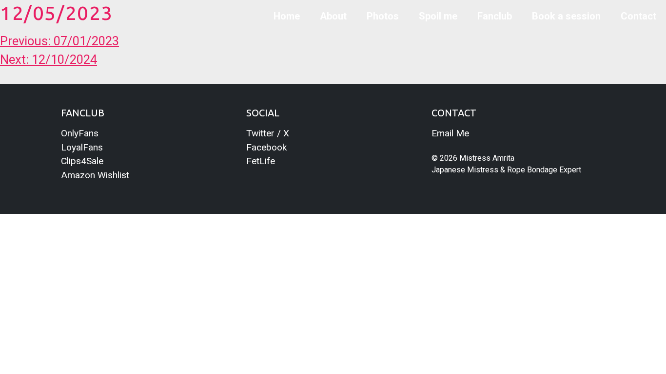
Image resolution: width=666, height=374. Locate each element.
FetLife (260, 161)
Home (287, 16)
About (333, 16)
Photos (383, 16)
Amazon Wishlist (95, 175)
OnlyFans (79, 133)
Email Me (450, 133)
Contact (638, 16)
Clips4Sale (82, 161)
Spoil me (438, 16)
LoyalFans (82, 147)
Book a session (566, 16)
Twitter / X (267, 133)
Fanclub (494, 16)
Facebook (266, 147)
